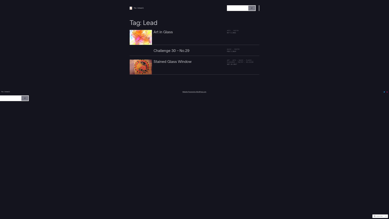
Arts (229, 31)
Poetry (236, 31)
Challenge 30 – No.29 (171, 51)
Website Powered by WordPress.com (194, 92)
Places (249, 60)
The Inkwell (139, 8)
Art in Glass (163, 32)
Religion (249, 62)
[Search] (251, 8)
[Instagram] (387, 92)
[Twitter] (384, 92)
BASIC (229, 49)
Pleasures (231, 62)
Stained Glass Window (173, 62)
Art (228, 60)
